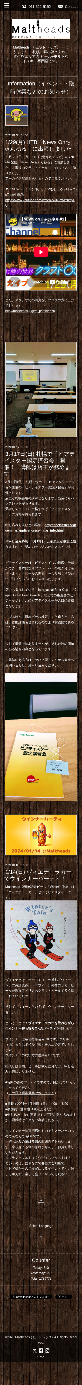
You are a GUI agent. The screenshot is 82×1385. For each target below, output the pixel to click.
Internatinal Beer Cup (53, 590)
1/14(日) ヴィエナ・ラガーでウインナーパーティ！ (38, 875)
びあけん (15, 617)
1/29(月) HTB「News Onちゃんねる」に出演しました (38, 145)
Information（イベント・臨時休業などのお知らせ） (41, 87)
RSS (41, 1357)
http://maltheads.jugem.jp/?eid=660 (30, 311)
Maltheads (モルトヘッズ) (34, 1337)
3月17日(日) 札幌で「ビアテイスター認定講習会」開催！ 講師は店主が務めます (39, 464)
